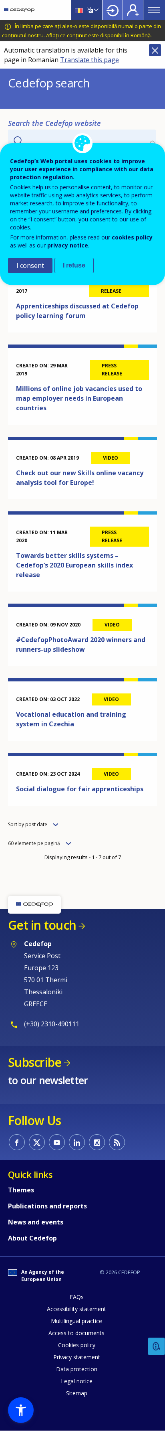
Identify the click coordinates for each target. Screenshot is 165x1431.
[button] (21, 1410)
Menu (154, 10)
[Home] (19, 10)
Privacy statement (76, 1357)
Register (133, 10)
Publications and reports (47, 1206)
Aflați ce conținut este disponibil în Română (98, 35)
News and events (35, 1222)
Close (155, 50)
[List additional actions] (95, 10)
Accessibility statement (76, 1309)
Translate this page (89, 59)
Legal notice (77, 1381)
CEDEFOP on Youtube (57, 1142)
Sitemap (76, 1393)
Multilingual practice (76, 1321)
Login (113, 10)
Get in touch (42, 925)
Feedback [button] (156, 1346)
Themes (21, 1190)
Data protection (76, 1369)
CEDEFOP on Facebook (17, 1142)
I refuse (74, 265)
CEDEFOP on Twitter (37, 1142)
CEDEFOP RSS (117, 1142)
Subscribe (34, 1062)
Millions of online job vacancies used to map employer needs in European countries (79, 398)
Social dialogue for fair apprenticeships (79, 788)
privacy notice (67, 245)
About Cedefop (32, 1238)
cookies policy (132, 237)
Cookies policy (76, 1345)
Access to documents (76, 1333)
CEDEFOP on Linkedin (77, 1142)
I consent (30, 265)
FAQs (77, 1297)
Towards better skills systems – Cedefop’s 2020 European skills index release (74, 565)
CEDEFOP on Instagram (97, 1142)
